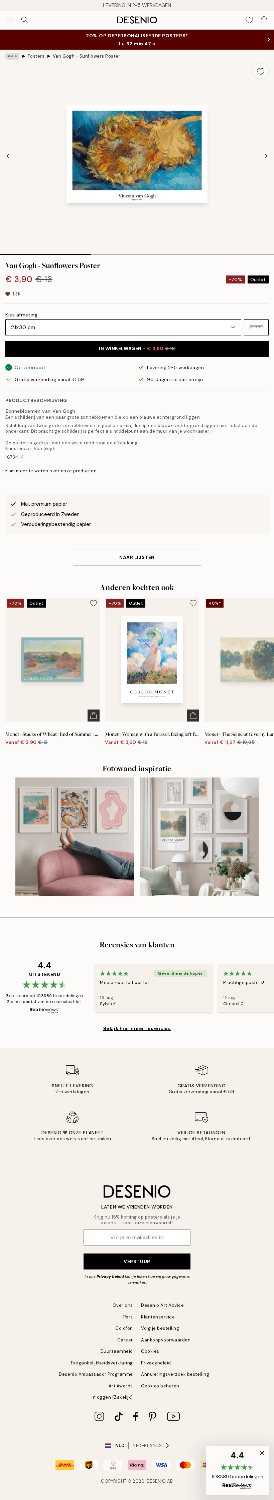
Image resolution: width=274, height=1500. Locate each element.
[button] (256, 327)
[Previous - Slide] (8, 156)
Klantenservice (158, 1317)
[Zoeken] (24, 20)
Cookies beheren (160, 1386)
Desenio (156, 1481)
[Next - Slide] (266, 156)
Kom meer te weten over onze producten (51, 471)
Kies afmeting (21, 315)
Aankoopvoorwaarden (165, 1340)
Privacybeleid (156, 1363)
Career (125, 1340)
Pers (128, 1317)
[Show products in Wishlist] (249, 20)
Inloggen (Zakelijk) (112, 1397)
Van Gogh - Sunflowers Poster (87, 56)
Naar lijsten (137, 557)
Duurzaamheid (117, 1351)
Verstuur (137, 1261)
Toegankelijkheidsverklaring (102, 1363)
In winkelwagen (137, 348)
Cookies (150, 1351)
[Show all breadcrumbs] (12, 56)
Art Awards (121, 1386)
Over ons (123, 1305)
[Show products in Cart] (264, 20)
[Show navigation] (10, 20)
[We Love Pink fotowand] (74, 836)
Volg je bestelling (160, 1328)
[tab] (45, 252)
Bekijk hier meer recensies (137, 1028)
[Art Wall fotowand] (199, 836)
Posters (36, 56)
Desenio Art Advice (162, 1305)
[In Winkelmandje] (94, 716)
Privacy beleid (110, 1276)
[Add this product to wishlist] (261, 71)
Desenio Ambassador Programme (96, 1374)
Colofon (124, 1328)
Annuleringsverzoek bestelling (175, 1374)
